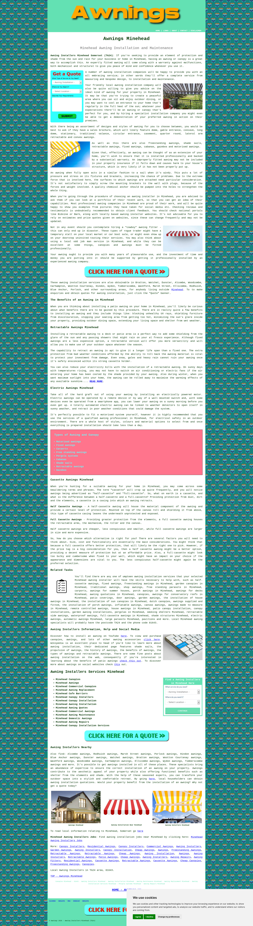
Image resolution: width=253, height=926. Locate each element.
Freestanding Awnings (186, 850)
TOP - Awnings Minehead (66, 876)
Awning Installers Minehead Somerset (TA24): (82, 55)
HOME (158, 31)
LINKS (165, 31)
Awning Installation (159, 853)
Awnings (163, 850)
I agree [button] (138, 917)
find (61, 754)
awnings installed (120, 764)
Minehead (177, 289)
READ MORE (96, 381)
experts (161, 775)
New (69, 901)
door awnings (125, 598)
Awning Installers (188, 846)
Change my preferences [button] (169, 917)
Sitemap (52, 901)
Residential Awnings (101, 846)
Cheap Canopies (190, 860)
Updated (76, 901)
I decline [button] (149, 917)
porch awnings (143, 590)
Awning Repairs (180, 857)
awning (63, 282)
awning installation (64, 782)
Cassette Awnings (107, 860)
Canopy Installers (71, 846)
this (117, 664)
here (124, 636)
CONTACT (184, 31)
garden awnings (149, 598)
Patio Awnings (108, 857)
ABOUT (174, 31)
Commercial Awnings (160, 846)
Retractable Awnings (65, 853)
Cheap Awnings (144, 850)
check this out (130, 661)
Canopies (88, 864)
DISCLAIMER (196, 31)
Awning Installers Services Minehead (87, 672)
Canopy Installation (117, 850)
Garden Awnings (60, 850)
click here (152, 639)
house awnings (121, 608)
